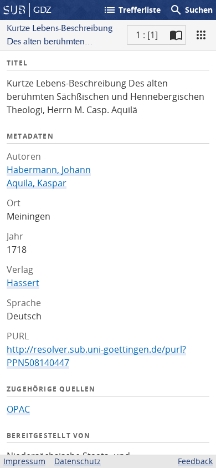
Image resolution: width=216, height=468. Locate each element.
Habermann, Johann (49, 170)
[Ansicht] (201, 35)
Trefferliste (132, 10)
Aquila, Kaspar (36, 183)
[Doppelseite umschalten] (176, 35)
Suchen (191, 10)
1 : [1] (147, 35)
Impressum (24, 461)
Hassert (23, 283)
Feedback (195, 461)
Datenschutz (77, 461)
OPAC (18, 409)
